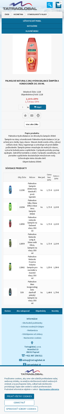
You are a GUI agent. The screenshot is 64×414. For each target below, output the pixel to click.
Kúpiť (38, 107)
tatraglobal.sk (33, 364)
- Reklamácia (32, 330)
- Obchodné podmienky (32, 322)
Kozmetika (18, 14)
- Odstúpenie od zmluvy (32, 334)
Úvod (7, 14)
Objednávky (41, 311)
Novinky (55, 311)
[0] (58, 6)
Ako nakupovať (23, 311)
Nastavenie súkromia (49, 389)
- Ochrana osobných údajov (32, 326)
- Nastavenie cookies (32, 337)
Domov (8, 311)
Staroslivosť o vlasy (37, 14)
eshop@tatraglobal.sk (33, 360)
